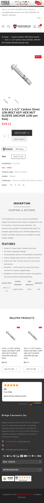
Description (22, 203)
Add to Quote (19, 139)
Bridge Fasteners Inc (25, 494)
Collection (6, 180)
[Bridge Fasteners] (22, 26)
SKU (3, 168)
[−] (8, 137)
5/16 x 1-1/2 (18, 157)
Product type (7, 172)
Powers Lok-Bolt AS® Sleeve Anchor (27, 180)
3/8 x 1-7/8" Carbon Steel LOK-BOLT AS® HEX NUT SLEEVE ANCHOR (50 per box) (33, 353)
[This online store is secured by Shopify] (8, 478)
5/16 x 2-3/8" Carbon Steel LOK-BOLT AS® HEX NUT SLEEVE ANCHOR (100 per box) (11, 353)
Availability (6, 163)
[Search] (8, 26)
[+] (8, 134)
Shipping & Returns (22, 210)
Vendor (5, 176)
